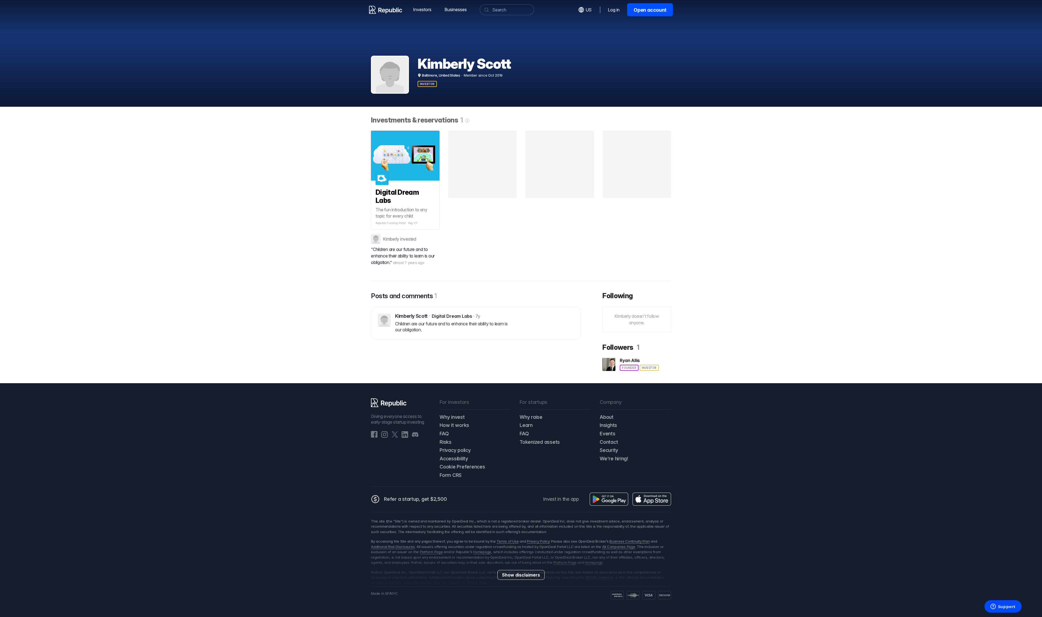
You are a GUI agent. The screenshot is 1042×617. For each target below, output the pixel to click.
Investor (427, 84)
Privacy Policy (538, 541)
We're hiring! (614, 458)
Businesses (455, 9)
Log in (614, 9)
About (607, 417)
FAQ (444, 433)
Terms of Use (508, 541)
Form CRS (451, 475)
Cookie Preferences (462, 467)
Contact (609, 442)
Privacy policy (455, 450)
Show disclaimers (521, 575)
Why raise (531, 417)
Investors (422, 9)
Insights (608, 425)
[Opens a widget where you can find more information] (1003, 607)
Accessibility (454, 458)
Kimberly (391, 239)
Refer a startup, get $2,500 (415, 499)
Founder (629, 367)
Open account (650, 10)
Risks (446, 442)
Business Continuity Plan (629, 541)
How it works (454, 425)
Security (609, 450)
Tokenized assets (540, 442)
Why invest (452, 417)
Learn (526, 425)
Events (607, 433)
